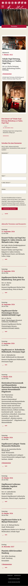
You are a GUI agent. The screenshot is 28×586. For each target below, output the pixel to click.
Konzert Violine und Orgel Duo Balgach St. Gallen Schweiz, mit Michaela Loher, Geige (14, 240)
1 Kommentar (7, 74)
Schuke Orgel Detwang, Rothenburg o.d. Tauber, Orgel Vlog (11, 61)
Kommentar (5, 153)
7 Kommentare (7, 564)
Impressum (10, 575)
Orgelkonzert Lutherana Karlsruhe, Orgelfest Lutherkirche (11, 486)
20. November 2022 (8, 127)
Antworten (6, 135)
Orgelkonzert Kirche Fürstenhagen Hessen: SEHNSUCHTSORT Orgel (11, 313)
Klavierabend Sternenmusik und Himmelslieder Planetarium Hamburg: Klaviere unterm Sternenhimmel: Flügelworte (14, 387)
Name (3, 176)
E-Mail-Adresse (6, 182)
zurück (5, 213)
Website (4, 189)
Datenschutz (17, 575)
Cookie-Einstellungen (14, 578)
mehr (4, 259)
